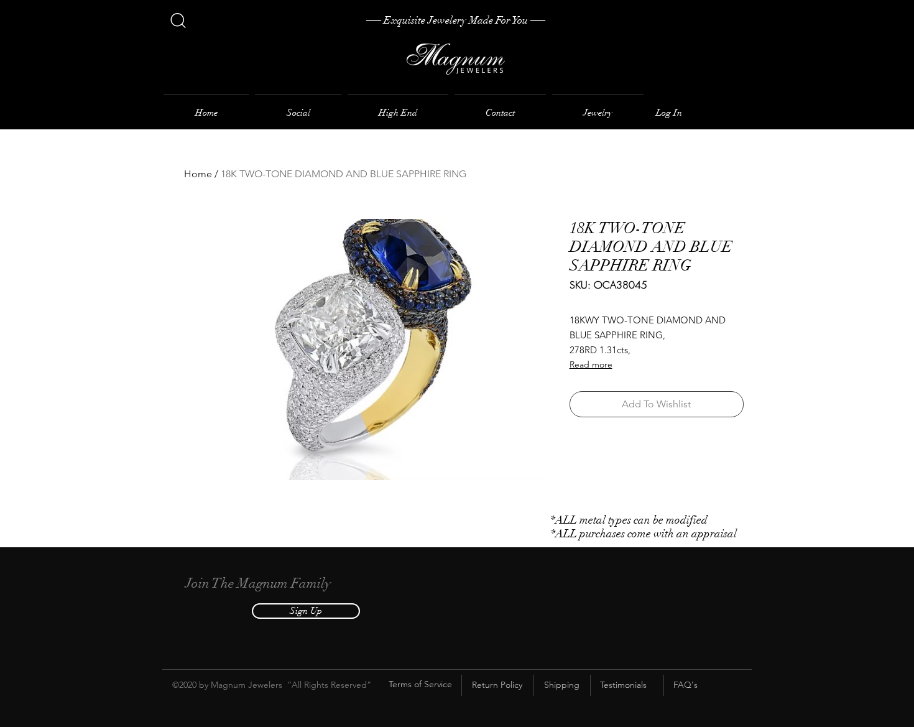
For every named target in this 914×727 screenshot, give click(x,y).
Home (198, 174)
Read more (591, 364)
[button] (306, 611)
